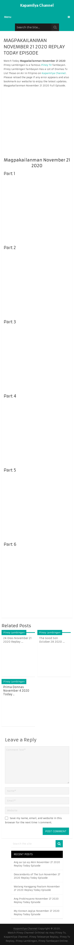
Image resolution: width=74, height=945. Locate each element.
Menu (7, 17)
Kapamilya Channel (37, 5)
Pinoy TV (46, 65)
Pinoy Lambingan (14, 632)
